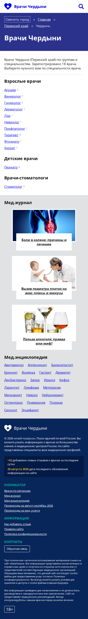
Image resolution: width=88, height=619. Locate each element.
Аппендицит (37, 365)
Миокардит (13, 395)
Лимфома (31, 387)
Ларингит (11, 387)
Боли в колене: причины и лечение (44, 242)
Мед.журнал (12, 496)
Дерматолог (13, 109)
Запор (35, 380)
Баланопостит (62, 365)
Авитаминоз (13, 365)
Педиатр (11, 167)
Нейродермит (52, 395)
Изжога (49, 380)
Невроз (32, 395)
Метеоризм (52, 387)
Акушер (10, 90)
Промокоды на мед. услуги (22, 510)
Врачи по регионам (17, 491)
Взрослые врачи (22, 81)
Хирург (9, 148)
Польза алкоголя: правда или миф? (44, 341)
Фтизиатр (11, 141)
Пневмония (36, 402)
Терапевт (11, 135)
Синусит (10, 410)
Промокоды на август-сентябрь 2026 (28, 505)
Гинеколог (12, 103)
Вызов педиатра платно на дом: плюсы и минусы (44, 290)
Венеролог (12, 96)
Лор (7, 115)
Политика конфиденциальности (25, 534)
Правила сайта (13, 529)
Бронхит (11, 372)
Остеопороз (13, 402)
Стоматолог (13, 186)
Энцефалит (30, 410)
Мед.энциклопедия (16, 501)
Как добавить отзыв (17, 524)
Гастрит (45, 372)
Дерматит (63, 372)
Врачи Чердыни (30, 6)
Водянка (28, 372)
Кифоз (64, 380)
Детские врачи (21, 158)
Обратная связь (17, 549)
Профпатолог (14, 128)
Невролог (11, 122)
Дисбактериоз (15, 380)
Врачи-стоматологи (26, 178)
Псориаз (56, 402)
